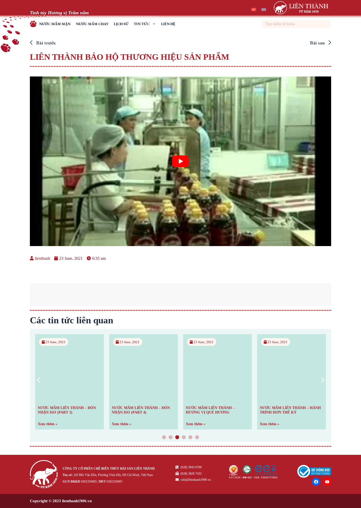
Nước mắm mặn (55, 23)
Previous (38, 380)
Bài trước (45, 42)
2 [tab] (170, 437)
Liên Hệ (168, 23)
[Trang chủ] (45, 475)
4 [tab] (184, 437)
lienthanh (42, 258)
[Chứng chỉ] (253, 477)
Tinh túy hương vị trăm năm (34, 24)
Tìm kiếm (326, 24)
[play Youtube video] (180, 161)
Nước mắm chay (92, 23)
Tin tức (142, 23)
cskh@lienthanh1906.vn (195, 480)
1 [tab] (164, 437)
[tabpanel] (69, 381)
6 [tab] (197, 437)
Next (322, 380)
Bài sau (318, 42)
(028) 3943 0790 (191, 467)
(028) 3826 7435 (191, 473)
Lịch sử (121, 23)
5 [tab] (190, 437)
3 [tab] (177, 437)
